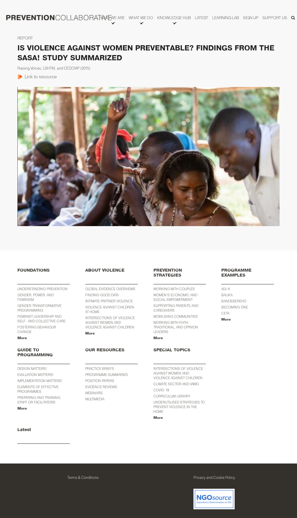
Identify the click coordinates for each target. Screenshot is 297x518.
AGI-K (225, 289)
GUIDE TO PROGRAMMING (35, 352)
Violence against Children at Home (109, 309)
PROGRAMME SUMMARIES (106, 374)
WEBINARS (94, 393)
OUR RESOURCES (104, 350)
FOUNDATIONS (33, 270)
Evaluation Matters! (35, 374)
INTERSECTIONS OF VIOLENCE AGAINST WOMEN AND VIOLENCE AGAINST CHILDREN (178, 373)
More (22, 338)
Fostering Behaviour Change (36, 329)
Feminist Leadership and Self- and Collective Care (41, 318)
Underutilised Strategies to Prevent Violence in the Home (179, 407)
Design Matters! (32, 368)
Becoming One (234, 307)
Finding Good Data (102, 295)
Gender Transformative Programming (39, 307)
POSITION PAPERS (99, 381)
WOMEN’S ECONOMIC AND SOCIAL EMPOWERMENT (175, 297)
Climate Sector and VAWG (176, 384)
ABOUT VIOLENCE (104, 270)
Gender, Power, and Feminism (35, 297)
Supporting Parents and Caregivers (175, 307)
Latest (24, 430)
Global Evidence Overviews (110, 289)
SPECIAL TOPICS (171, 350)
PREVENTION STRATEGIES (167, 272)
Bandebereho (233, 301)
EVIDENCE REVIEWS (101, 387)
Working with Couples (174, 289)
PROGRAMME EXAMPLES (236, 272)
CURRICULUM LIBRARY (171, 396)
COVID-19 (161, 390)
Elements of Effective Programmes (38, 389)
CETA (225, 313)
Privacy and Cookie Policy (214, 477)
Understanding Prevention (42, 289)
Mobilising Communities (175, 316)
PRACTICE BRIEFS (99, 368)
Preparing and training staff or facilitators (38, 399)
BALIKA (227, 295)
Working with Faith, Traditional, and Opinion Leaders (175, 327)
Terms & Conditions (83, 477)
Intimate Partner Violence (109, 301)
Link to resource (41, 76)
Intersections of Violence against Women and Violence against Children (110, 322)
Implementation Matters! (39, 381)
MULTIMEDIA (94, 399)
